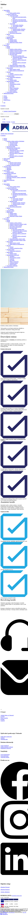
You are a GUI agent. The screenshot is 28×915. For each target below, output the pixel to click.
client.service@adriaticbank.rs (8, 698)
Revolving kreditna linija (18, 56)
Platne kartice (10, 38)
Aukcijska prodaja (5, 757)
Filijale (5, 96)
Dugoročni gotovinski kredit (19, 19)
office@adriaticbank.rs (6, 700)
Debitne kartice (13, 39)
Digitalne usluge (10, 37)
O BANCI (3, 724)
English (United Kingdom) (10, 111)
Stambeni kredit (13, 27)
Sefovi (8, 43)
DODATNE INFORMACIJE (7, 727)
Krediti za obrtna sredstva (16, 49)
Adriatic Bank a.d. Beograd (7, 715)
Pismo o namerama (14, 88)
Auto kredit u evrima (17, 26)
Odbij (5, 913)
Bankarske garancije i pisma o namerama (16, 177)
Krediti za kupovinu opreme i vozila (18, 50)
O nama (5, 98)
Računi (8, 11)
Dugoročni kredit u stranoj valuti (17, 65)
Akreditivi (12, 82)
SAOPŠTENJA (4, 729)
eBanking (9, 168)
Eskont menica (13, 90)
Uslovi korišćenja (5, 745)
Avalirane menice (14, 89)
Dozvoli (2, 913)
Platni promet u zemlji (15, 69)
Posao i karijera (4, 718)
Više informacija (4, 914)
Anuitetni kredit (13, 144)
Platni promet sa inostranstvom (17, 70)
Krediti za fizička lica (12, 14)
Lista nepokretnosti (5, 754)
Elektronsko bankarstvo (15, 77)
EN (4, 102)
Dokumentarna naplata (15, 84)
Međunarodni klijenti (8, 93)
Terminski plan (4, 739)
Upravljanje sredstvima (12, 92)
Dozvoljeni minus (14, 142)
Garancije (12, 85)
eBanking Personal (5, 887)
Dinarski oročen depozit (15, 162)
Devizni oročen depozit (15, 164)
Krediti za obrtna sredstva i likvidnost (15, 141)
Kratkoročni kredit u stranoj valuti (17, 66)
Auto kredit (12, 23)
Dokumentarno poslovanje (13, 81)
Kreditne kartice (13, 31)
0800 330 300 (4, 656)
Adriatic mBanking (5, 892)
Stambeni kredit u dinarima (19, 29)
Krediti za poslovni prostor (16, 51)
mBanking (9, 169)
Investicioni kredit (11, 146)
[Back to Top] (1, 709)
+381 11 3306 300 (5, 657)
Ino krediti (12, 86)
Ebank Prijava (7, 100)
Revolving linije (13, 54)
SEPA (5, 181)
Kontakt (5, 97)
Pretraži (16, 114)
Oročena (12, 35)
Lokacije (3, 720)
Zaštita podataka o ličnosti (7, 747)
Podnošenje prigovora (6, 748)
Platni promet (10, 68)
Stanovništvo (7, 10)
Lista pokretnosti (4, 756)
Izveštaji (2, 716)
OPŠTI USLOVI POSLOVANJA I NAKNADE (11, 725)
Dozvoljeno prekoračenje (15, 33)
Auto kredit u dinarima (18, 25)
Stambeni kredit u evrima (18, 30)
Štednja (8, 34)
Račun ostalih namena (15, 13)
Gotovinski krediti (14, 15)
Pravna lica (6, 45)
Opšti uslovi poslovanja (6, 736)
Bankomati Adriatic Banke (16, 42)
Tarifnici (3, 738)
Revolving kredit (13, 145)
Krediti (8, 47)
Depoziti (9, 72)
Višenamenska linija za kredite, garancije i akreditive (20, 58)
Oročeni (11, 73)
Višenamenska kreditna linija (13, 148)
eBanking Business (5, 889)
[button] (26, 724)
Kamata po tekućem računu (16, 74)
